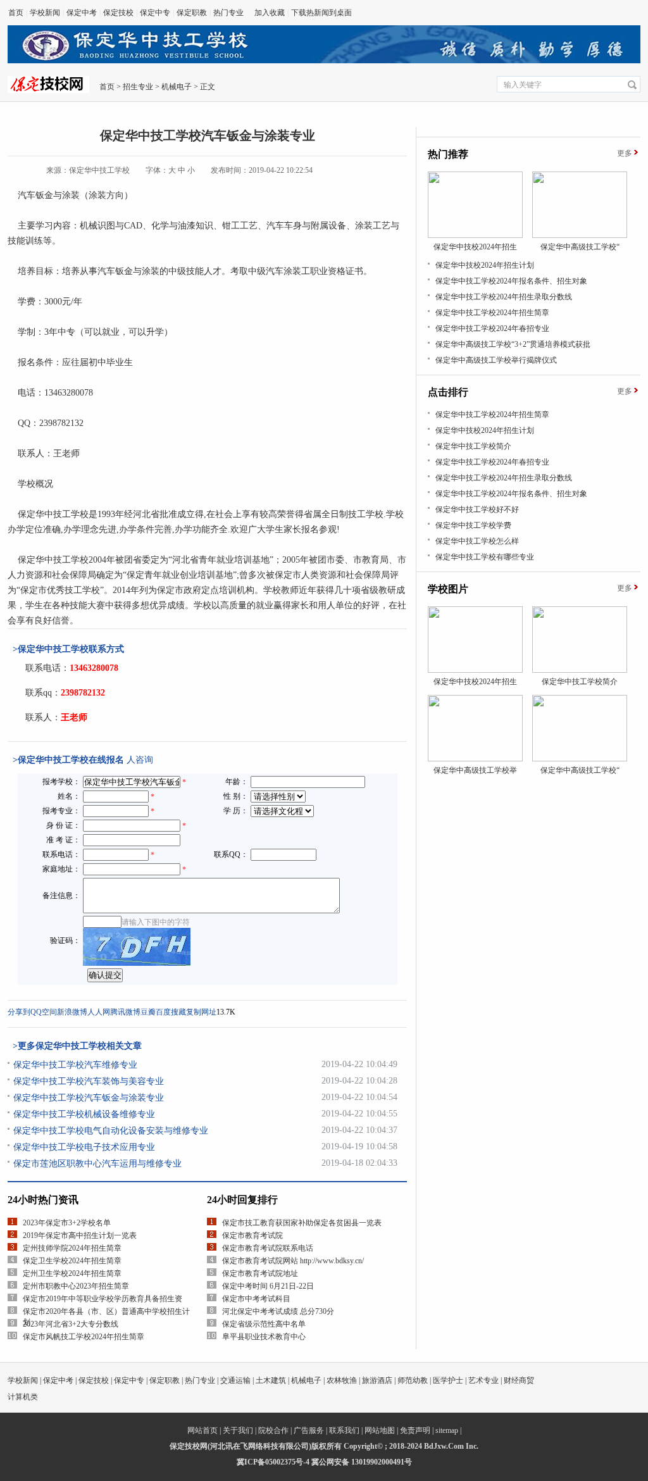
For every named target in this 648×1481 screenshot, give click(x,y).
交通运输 (235, 1380)
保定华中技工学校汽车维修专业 (75, 1065)
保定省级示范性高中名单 (264, 1324)
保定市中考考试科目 (256, 1298)
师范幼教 (412, 1380)
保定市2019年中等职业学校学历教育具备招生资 (102, 1298)
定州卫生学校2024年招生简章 (72, 1273)
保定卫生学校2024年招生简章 (72, 1260)
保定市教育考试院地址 (260, 1273)
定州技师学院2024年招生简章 (72, 1248)
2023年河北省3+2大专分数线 (70, 1324)
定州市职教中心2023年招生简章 (76, 1286)
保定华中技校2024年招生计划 (484, 265)
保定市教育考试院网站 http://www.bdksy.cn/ (293, 1260)
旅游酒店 (377, 1380)
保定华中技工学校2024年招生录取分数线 (503, 296)
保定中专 (155, 12)
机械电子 (176, 86)
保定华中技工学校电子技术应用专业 (84, 1147)
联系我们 (344, 1430)
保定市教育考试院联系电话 (267, 1248)
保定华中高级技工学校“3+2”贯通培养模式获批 (512, 344)
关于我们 (238, 1430)
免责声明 (415, 1430)
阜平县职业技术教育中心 (264, 1336)
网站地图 (379, 1430)
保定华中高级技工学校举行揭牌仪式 (496, 360)
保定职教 (192, 12)
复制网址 (201, 1012)
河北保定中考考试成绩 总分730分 (278, 1311)
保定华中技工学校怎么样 (477, 541)
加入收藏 (269, 12)
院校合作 (273, 1430)
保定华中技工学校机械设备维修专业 (84, 1114)
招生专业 (138, 86)
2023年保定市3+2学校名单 (67, 1222)
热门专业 (228, 12)
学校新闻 (45, 12)
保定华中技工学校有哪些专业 (484, 557)
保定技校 (118, 12)
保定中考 (81, 12)
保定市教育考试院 (252, 1235)
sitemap (446, 1430)
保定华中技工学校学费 (473, 525)
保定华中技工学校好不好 (477, 509)
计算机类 (23, 1396)
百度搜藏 (171, 1012)
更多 (624, 153)
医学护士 (448, 1380)
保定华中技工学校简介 (473, 446)
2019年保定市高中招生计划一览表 (80, 1235)
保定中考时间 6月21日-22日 (268, 1286)
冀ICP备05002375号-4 (273, 1462)
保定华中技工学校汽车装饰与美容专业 (88, 1081)
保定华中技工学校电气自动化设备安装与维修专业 (110, 1130)
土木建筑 (271, 1380)
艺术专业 (483, 1380)
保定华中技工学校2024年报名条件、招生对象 (511, 281)
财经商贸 (519, 1380)
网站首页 (202, 1430)
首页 (15, 12)
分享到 (19, 1012)
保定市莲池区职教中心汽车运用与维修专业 (97, 1163)
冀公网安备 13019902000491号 (361, 1462)
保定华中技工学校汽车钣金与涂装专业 (88, 1098)
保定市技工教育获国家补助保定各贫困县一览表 (302, 1222)
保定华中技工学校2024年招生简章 (492, 312)
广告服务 (309, 1430)
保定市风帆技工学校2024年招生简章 (83, 1336)
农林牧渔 (342, 1380)
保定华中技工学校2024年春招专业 (492, 328)
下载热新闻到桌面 (321, 12)
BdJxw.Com (444, 1446)
